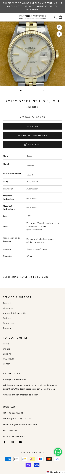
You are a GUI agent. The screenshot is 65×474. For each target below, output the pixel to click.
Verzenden (8, 308)
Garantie (7, 328)
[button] (55, 472)
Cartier (6, 363)
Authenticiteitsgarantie (14, 313)
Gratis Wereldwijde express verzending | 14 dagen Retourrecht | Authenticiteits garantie (32, 6)
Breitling (7, 353)
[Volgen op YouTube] (20, 442)
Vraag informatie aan (33, 135)
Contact (7, 303)
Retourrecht (9, 323)
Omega (6, 348)
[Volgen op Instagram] (12, 442)
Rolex (6, 343)
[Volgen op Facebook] (4, 442)
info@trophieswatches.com (23, 424)
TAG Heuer (8, 358)
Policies (7, 318)
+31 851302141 (15, 412)
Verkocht (32, 117)
